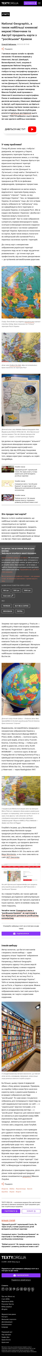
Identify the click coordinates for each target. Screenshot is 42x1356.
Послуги (5, 1317)
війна (12, 1189)
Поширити (8, 49)
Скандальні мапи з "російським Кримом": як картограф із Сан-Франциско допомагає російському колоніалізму (20, 914)
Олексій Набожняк (9, 44)
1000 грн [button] (27, 590)
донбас (5, 1192)
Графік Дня (5, 1337)
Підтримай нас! (7, 1332)
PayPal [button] (20, 611)
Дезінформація (7, 1322)
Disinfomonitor (7, 1324)
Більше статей (8, 1220)
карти (19, 1192)
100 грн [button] (6, 590)
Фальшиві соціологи (9, 1319)
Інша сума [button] (7, 596)
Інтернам (5, 1327)
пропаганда (21, 1189)
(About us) (11, 1296)
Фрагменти (5, 1302)
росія (30, 1189)
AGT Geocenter (12, 857)
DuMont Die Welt (15, 365)
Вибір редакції (7, 1307)
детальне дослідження (21, 113)
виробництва (29, 322)
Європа (5, 1189)
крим (12, 1192)
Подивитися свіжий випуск (21, 1280)
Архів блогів (6, 1340)
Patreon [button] (6, 606)
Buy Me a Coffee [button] (21, 606)
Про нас (4, 1296)
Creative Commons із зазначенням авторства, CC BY (21, 1348)
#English (4, 1309)
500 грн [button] (16, 590)
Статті (4, 1299)
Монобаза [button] (7, 611)
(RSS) (7, 1299)
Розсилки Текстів (8, 1304)
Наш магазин (6, 1335)
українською (15, 1350)
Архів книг (5, 1342)
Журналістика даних (9, 1314)
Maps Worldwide (9, 854)
